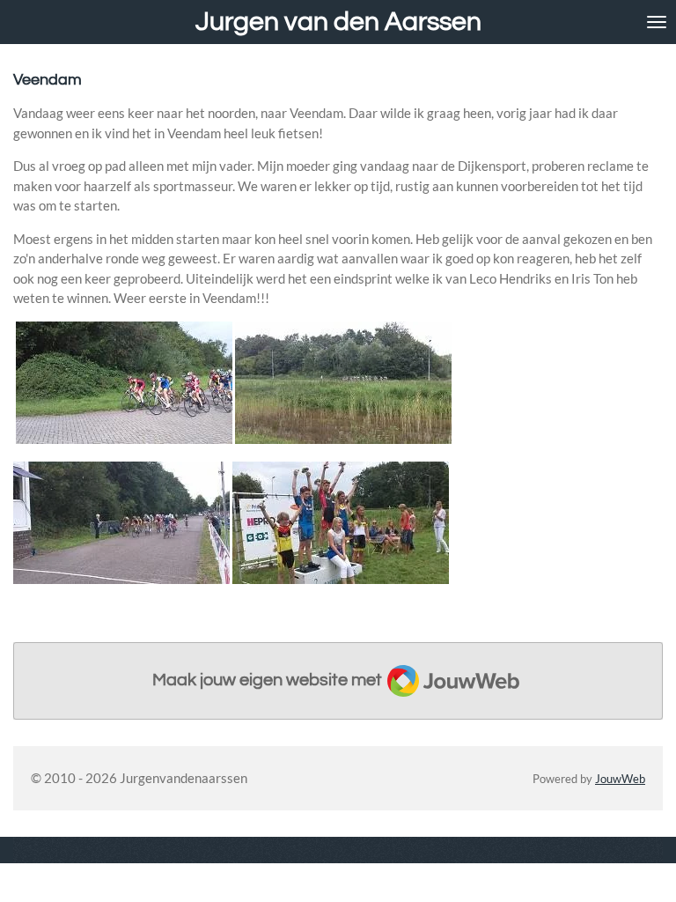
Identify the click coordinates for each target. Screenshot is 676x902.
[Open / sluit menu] (656, 22)
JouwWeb (620, 779)
